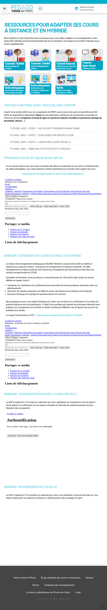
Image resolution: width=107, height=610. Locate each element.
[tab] (53, 128)
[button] (4, 8)
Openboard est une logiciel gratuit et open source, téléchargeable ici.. (53, 174)
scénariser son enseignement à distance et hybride (59, 315)
